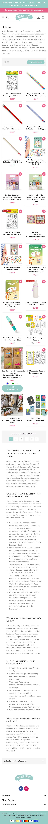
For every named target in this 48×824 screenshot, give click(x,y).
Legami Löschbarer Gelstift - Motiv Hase (12, 161)
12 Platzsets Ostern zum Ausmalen (36, 372)
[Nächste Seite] (37, 439)
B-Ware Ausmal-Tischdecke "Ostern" (12, 233)
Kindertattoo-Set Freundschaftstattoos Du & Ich (36, 162)
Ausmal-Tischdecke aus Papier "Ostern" (12, 95)
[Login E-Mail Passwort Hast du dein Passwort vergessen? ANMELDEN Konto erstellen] (24, 17)
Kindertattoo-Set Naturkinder (12, 269)
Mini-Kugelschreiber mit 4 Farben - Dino (12, 339)
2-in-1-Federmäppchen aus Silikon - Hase (36, 304)
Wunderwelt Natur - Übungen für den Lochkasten (12, 305)
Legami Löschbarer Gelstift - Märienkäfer (12, 128)
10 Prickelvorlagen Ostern (35, 339)
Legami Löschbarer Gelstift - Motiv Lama (35, 95)
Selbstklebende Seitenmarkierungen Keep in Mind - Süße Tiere (36, 198)
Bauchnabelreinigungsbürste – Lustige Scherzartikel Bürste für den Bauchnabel (12, 374)
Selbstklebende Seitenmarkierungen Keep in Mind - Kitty (12, 197)
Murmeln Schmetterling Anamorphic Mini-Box (35, 234)
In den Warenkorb (12, 388)
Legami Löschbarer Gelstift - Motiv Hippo (36, 128)
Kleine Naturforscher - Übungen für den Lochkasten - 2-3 (36, 270)
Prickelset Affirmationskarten (35, 419)
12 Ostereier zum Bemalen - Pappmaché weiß (12, 420)
